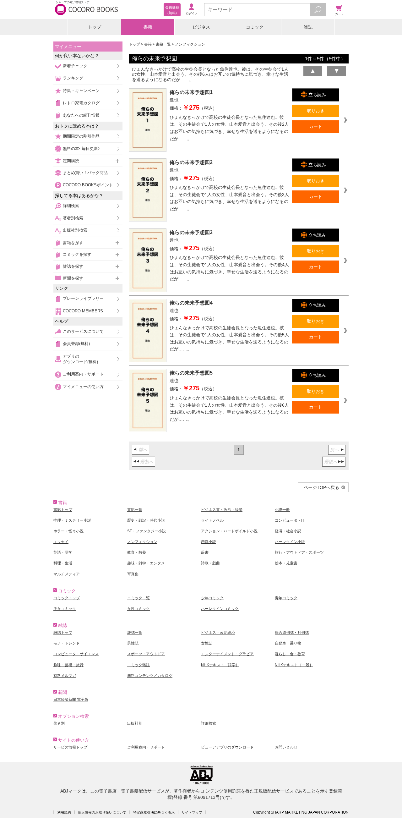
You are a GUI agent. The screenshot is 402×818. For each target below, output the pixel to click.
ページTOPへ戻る (321, 487)
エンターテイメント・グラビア (227, 654)
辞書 (205, 552)
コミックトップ (66, 598)
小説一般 (282, 510)
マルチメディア (66, 574)
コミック (254, 27)
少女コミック (64, 609)
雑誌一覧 (134, 632)
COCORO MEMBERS (83, 311)
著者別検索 (73, 218)
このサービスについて (83, 331)
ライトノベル (212, 520)
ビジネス (201, 27)
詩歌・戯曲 (210, 563)
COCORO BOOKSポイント (88, 185)
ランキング (73, 78)
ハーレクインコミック (220, 609)
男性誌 (133, 643)
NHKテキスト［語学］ (220, 665)
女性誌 (206, 643)
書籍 (148, 27)
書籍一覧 (164, 44)
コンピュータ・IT (289, 520)
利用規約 (64, 812)
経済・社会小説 (288, 531)
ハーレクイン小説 (290, 542)
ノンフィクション (190, 44)
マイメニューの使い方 (83, 386)
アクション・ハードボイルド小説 (229, 531)
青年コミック (286, 598)
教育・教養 (136, 552)
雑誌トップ (62, 632)
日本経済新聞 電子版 (70, 699)
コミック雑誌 (138, 665)
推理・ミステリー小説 (72, 520)
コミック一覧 (138, 598)
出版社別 (134, 723)
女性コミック (138, 609)
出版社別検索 (75, 230)
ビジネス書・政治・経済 (221, 510)
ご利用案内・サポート (83, 374)
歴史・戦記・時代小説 (146, 520)
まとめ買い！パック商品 (85, 172)
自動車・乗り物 (288, 643)
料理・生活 (62, 563)
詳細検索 (71, 205)
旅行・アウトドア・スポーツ (299, 552)
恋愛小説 (208, 542)
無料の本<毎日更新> (81, 148)
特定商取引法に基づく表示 (154, 812)
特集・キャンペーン (81, 90)
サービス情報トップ (70, 747)
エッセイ (60, 542)
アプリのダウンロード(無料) (80, 359)
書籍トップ (62, 510)
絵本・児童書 (286, 563)
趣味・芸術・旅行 (68, 665)
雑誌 (308, 27)
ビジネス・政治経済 (218, 632)
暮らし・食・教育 (290, 654)
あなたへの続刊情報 (81, 115)
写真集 (133, 574)
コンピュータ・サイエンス (76, 654)
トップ (94, 27)
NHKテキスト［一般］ (294, 665)
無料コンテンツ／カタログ (149, 675)
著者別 (59, 723)
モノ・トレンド (66, 643)
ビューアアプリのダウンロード (227, 747)
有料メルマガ (64, 675)
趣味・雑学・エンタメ (146, 563)
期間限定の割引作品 (81, 136)
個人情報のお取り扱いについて (102, 812)
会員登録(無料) (76, 343)
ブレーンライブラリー (83, 298)
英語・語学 (62, 552)
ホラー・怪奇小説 (68, 531)
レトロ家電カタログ (81, 103)
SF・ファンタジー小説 (146, 531)
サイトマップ (192, 812)
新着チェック (75, 65)
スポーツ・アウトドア (146, 654)
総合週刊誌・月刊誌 (292, 632)
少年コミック (212, 598)
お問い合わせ (286, 747)
